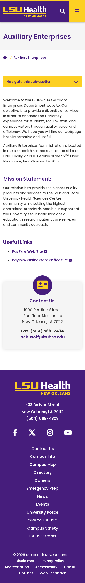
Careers (42, 480)
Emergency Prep (42, 488)
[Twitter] (32, 432)
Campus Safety (42, 528)
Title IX (69, 566)
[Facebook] (15, 432)
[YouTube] (68, 432)
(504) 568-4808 (42, 418)
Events (42, 504)
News (42, 496)
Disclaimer (25, 560)
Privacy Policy (52, 560)
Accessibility (46, 566)
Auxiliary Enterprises (37, 36)
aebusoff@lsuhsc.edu (42, 337)
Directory (43, 472)
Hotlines (26, 573)
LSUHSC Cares (42, 536)
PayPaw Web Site (27, 251)
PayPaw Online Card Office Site (40, 260)
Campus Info (42, 456)
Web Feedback (53, 573)
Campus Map (42, 464)
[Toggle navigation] (76, 81)
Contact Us (42, 448)
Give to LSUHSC (42, 520)
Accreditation (17, 566)
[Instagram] (50, 432)
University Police (42, 512)
